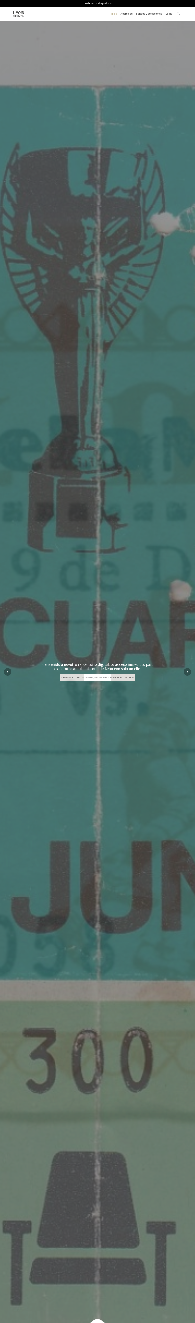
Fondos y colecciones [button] (149, 13)
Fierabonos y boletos (97, 677)
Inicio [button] (114, 13)
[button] (178, 13)
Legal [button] (169, 13)
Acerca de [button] (127, 13)
